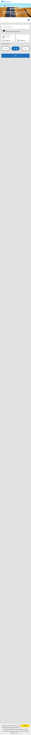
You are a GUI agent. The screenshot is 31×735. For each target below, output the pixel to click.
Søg (15, 56)
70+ (26, 48)
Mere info (18, 733)
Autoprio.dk (7, 1)
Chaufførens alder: (5, 44)
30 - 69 (15, 48)
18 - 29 (5, 48)
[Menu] (29, 20)
